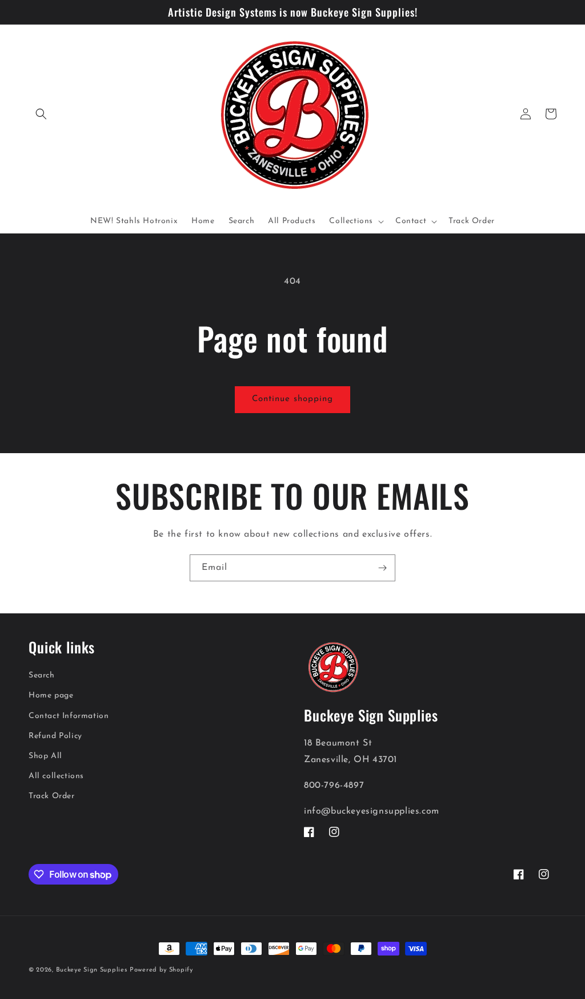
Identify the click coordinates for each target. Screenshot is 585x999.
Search (42, 675)
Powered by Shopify (161, 970)
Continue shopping (292, 399)
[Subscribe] (382, 567)
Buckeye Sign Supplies (91, 970)
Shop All (45, 756)
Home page (51, 695)
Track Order (52, 796)
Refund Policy (55, 736)
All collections (56, 776)
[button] (41, 113)
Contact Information (69, 716)
